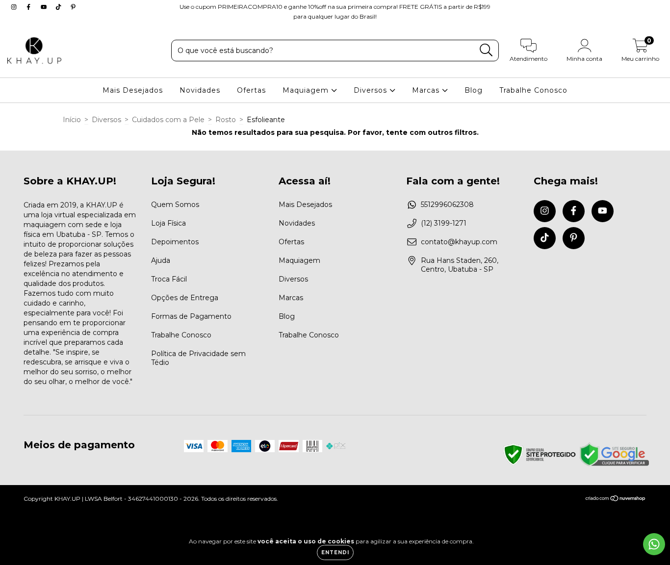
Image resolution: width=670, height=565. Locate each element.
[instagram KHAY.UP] (14, 6)
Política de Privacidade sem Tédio (198, 358)
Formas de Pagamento (191, 316)
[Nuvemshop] (615, 499)
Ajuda (160, 260)
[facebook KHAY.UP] (29, 6)
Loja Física (168, 223)
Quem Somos (175, 204)
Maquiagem (307, 90)
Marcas (427, 90)
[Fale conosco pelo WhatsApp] (654, 544)
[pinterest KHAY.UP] (73, 6)
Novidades (200, 90)
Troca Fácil (169, 279)
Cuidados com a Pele (168, 119)
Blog (473, 90)
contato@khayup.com (459, 241)
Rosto (225, 119)
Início (72, 119)
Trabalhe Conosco (533, 90)
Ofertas (251, 90)
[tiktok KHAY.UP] (59, 6)
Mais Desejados (133, 90)
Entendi (335, 552)
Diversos (371, 90)
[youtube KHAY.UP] (44, 6)
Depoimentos (175, 241)
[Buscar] (486, 50)
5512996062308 (447, 204)
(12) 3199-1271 (443, 223)
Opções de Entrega (184, 297)
